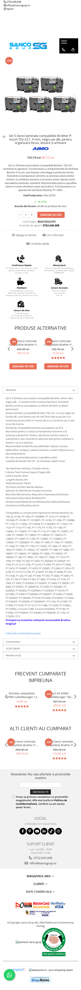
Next (75, 98)
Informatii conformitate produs (23, 633)
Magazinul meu (39, 876)
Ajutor (10, 8)
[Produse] (64, 43)
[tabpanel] (40, 94)
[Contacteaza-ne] (63, 49)
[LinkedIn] (44, 831)
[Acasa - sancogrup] (28, 46)
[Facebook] (22, 831)
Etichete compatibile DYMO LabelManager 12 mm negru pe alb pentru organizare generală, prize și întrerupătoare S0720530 (21, 695)
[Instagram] (58, 831)
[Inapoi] (3, 136)
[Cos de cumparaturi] (73, 49)
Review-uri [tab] (13, 655)
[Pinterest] (30, 831)
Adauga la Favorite (26, 235)
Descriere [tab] (11, 390)
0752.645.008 (13, 1)
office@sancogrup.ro (18, 5)
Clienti (39, 884)
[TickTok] (51, 831)
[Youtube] (37, 831)
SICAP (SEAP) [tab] (13, 648)
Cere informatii (54, 235)
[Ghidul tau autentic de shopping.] (16, 970)
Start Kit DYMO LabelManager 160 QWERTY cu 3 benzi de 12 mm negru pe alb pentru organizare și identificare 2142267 (59, 695)
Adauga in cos (51, 215)
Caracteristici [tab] (13, 641)
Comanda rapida (39, 243)
